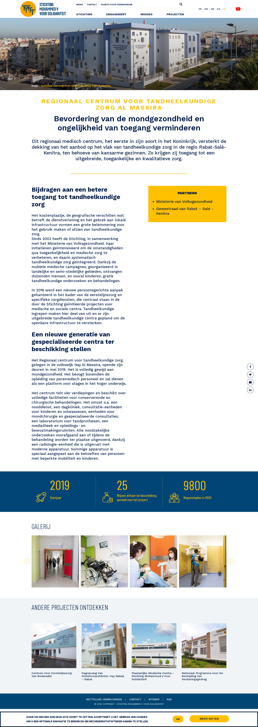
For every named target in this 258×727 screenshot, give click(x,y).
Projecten (175, 14)
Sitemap (154, 699)
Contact (92, 5)
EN (206, 9)
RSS (169, 699)
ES (218, 9)
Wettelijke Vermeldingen (104, 699)
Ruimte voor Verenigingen (116, 5)
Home (35, 86)
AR (212, 9)
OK (178, 719)
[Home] (43, 8)
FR (200, 9)
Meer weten (209, 718)
